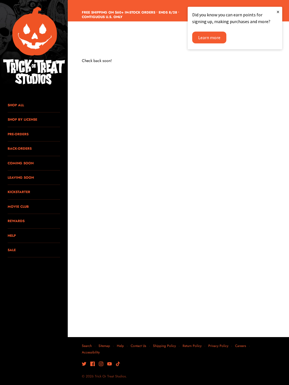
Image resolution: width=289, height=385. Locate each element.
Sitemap (104, 345)
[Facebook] (92, 364)
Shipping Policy (164, 345)
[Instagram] (101, 364)
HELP (12, 235)
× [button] (278, 11)
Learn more (209, 37)
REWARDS (16, 220)
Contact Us (138, 345)
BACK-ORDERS (20, 148)
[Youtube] (109, 364)
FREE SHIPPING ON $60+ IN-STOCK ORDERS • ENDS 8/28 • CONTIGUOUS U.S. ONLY (130, 14)
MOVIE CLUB (18, 206)
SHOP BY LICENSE (22, 119)
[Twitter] (84, 364)
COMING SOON (21, 163)
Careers (240, 345)
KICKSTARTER (19, 191)
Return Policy (192, 345)
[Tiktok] (118, 364)
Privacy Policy (218, 345)
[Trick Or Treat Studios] (34, 46)
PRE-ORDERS (18, 134)
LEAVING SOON (21, 177)
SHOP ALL (16, 105)
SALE (12, 249)
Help (120, 345)
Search (87, 345)
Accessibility (91, 352)
